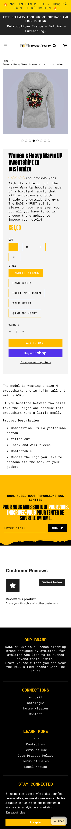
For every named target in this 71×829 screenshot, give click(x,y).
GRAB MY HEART (24, 313)
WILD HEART (21, 303)
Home (5, 60)
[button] (22, 141)
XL (14, 257)
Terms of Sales (35, 761)
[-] (10, 331)
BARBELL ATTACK (25, 273)
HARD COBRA (21, 283)
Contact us (35, 744)
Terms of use (35, 750)
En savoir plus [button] (15, 812)
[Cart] (65, 46)
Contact (35, 714)
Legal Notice (35, 767)
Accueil (35, 697)
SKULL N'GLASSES (26, 293)
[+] (23, 331)
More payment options (35, 362)
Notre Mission (35, 708)
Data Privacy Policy (36, 755)
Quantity (14, 324)
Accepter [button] (35, 822)
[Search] (54, 46)
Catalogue (35, 703)
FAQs (35, 739)
